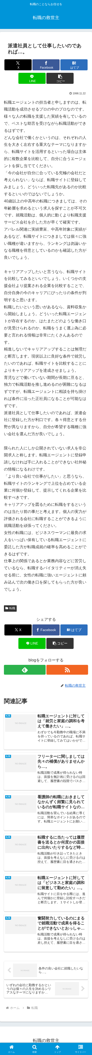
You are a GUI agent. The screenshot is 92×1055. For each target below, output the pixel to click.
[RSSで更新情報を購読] (67, 670)
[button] (60, 78)
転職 (12, 608)
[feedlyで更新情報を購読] (25, 670)
